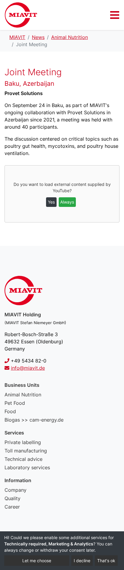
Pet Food (15, 403)
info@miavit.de (28, 368)
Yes (51, 201)
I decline (82, 560)
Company (15, 490)
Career (12, 507)
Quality (12, 498)
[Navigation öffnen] (114, 15)
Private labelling (23, 442)
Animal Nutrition (23, 395)
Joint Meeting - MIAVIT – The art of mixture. (21, 15)
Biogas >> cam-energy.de (34, 420)
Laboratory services (27, 467)
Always (67, 201)
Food (10, 411)
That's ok (106, 560)
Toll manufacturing (26, 451)
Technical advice (23, 459)
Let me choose (36, 560)
